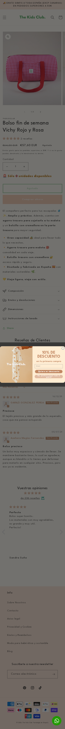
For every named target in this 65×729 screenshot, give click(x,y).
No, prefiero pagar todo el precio (49, 376)
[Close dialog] (63, 348)
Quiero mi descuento (48, 371)
